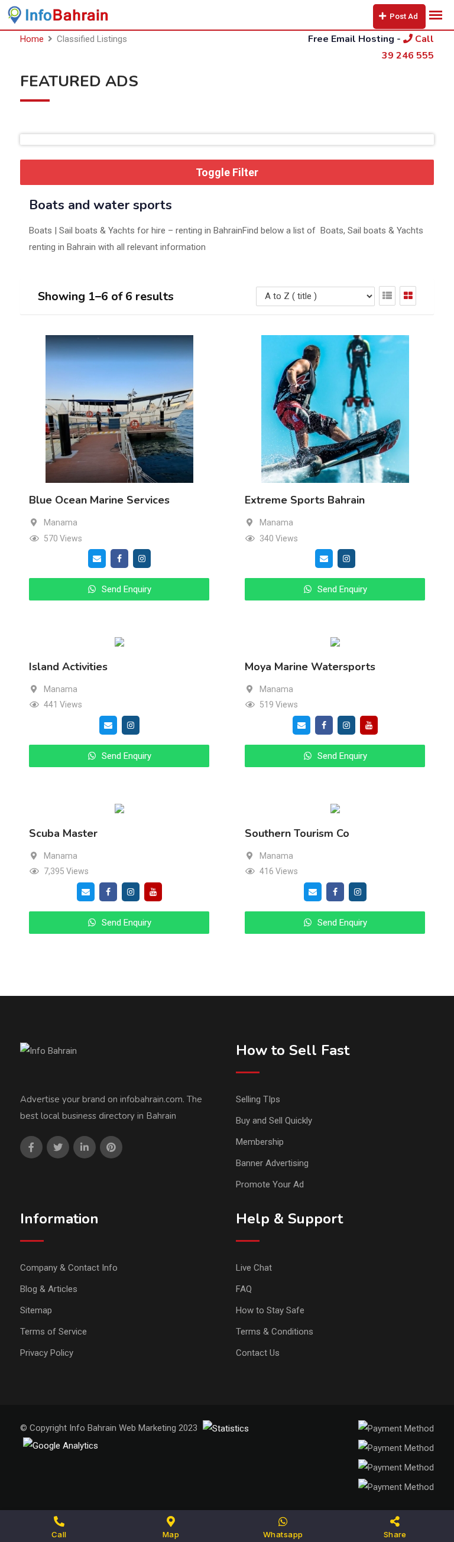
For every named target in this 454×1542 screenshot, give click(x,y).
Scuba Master (63, 833)
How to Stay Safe (270, 1310)
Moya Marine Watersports (310, 667)
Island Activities (68, 667)
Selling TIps (258, 1099)
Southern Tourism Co (297, 833)
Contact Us (258, 1353)
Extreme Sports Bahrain (305, 501)
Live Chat (254, 1267)
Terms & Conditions (274, 1331)
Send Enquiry (125, 589)
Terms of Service (53, 1331)
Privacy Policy (46, 1353)
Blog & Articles (48, 1289)
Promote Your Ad (270, 1184)
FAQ (244, 1289)
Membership (260, 1142)
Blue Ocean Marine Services (99, 501)
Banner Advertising (272, 1163)
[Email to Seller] (97, 558)
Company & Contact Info (69, 1267)
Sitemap (36, 1310)
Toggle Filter (227, 172)
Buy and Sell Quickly (274, 1120)
